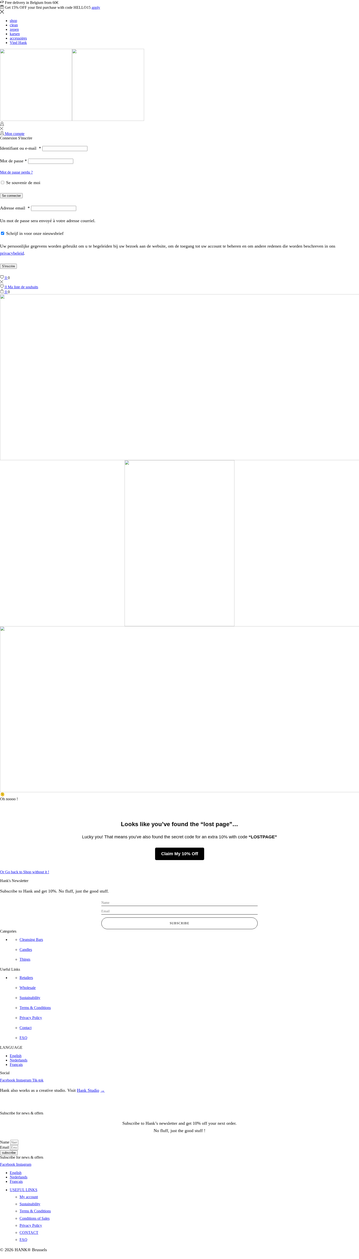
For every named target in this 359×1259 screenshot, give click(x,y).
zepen (14, 29)
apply (96, 7)
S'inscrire (8, 266)
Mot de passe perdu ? (16, 172)
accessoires (18, 38)
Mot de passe (13, 160)
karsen (15, 34)
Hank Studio (88, 1090)
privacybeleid (12, 253)
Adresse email (15, 208)
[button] (24, 872)
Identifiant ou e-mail (20, 148)
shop (13, 21)
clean (14, 25)
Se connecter (11, 196)
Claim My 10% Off (179, 853)
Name (5, 1142)
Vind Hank (18, 43)
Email (5, 1147)
